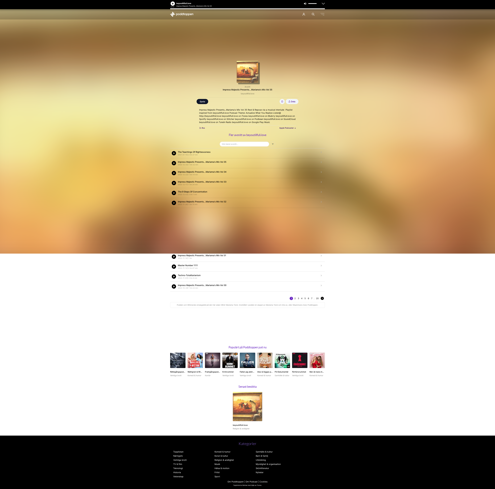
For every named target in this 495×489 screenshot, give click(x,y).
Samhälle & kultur (264, 451)
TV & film (177, 464)
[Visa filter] (272, 144)
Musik (217, 464)
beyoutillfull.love (247, 93)
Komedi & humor (222, 451)
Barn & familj (262, 456)
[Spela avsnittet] (174, 153)
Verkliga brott (180, 460)
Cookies (263, 481)
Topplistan (178, 451)
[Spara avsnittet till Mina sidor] (282, 101)
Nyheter (259, 472)
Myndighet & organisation (268, 464)
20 (317, 298)
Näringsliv (178, 456)
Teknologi (178, 468)
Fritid (217, 472)
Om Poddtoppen (236, 481)
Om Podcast (252, 481)
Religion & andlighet (224, 460)
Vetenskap (178, 476)
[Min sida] (303, 14)
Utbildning (261, 460)
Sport (217, 476)
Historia (177, 472)
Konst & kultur (221, 456)
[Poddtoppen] (181, 14)
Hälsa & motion (221, 468)
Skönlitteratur (262, 468)
